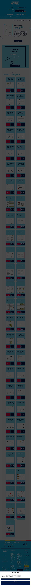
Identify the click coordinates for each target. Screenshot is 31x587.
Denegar (15, 581)
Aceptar (15, 579)
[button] (29, 572)
